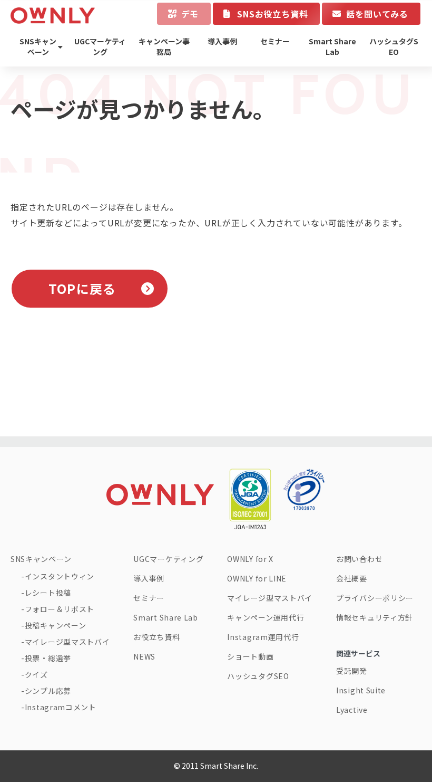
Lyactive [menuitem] (352, 709)
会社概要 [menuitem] (351, 578)
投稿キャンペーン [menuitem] (55, 625)
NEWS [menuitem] (144, 656)
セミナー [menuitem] (275, 41)
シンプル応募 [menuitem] (48, 690)
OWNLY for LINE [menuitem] (257, 578)
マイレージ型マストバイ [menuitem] (67, 641)
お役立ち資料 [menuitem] (156, 637)
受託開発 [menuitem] (351, 670)
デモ (190, 13)
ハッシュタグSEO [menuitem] (393, 46)
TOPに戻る (82, 288)
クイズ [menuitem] (36, 674)
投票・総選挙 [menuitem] (48, 658)
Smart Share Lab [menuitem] (332, 46)
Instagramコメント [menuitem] (60, 707)
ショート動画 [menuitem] (250, 656)
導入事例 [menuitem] (222, 41)
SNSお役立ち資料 (272, 13)
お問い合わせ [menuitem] (359, 559)
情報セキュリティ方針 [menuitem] (374, 617)
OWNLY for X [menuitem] (250, 559)
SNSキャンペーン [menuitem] (37, 46)
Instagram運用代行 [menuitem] (263, 637)
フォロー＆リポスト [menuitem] (59, 609)
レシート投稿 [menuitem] (48, 592)
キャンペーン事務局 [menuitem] (164, 46)
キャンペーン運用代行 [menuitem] (265, 617)
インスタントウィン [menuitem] (59, 576)
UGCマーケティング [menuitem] (100, 46)
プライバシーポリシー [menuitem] (375, 598)
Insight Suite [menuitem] (361, 690)
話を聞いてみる (377, 13)
